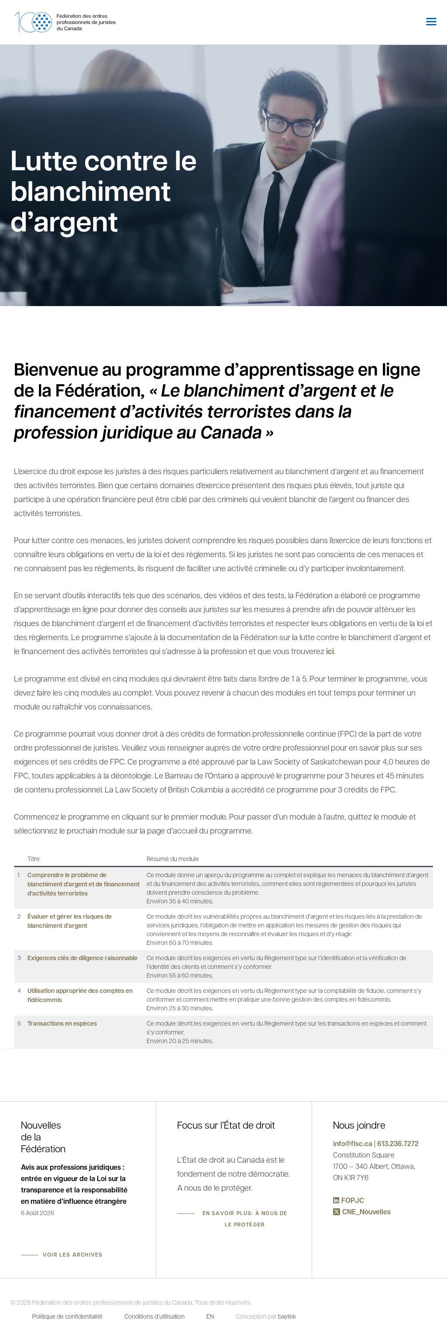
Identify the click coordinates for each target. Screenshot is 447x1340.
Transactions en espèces (62, 1023)
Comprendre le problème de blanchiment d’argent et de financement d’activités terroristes (84, 884)
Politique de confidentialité (67, 1316)
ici (330, 651)
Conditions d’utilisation (154, 1316)
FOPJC (352, 1200)
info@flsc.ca (352, 1143)
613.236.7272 (398, 1143)
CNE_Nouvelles (366, 1211)
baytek (287, 1316)
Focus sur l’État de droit (226, 1125)
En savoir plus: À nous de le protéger (245, 1218)
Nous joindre (359, 1125)
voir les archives (73, 1254)
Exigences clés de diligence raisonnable (83, 958)
